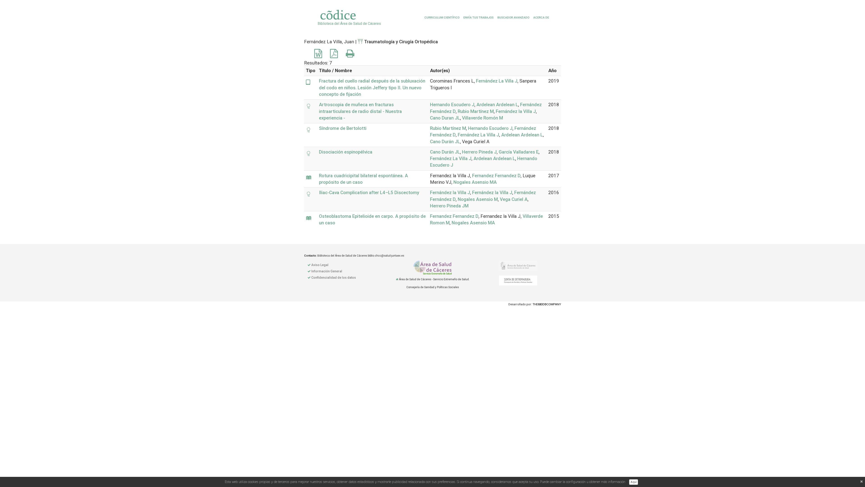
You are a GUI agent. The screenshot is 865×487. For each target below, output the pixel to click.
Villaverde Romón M (482, 118)
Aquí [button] (634, 482)
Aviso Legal (319, 265)
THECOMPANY (547, 304)
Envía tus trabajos (478, 17)
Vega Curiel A (514, 199)
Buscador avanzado (513, 17)
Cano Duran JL (445, 118)
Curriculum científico (442, 17)
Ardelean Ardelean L (497, 104)
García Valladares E (519, 152)
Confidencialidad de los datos (333, 277)
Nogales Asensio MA (475, 182)
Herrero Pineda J (479, 152)
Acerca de (541, 17)
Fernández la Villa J (516, 111)
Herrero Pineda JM (449, 206)
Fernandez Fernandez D (496, 175)
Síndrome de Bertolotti (342, 128)
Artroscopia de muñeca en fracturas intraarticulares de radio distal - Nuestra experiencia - (360, 111)
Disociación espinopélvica (345, 152)
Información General (326, 271)
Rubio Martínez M (476, 111)
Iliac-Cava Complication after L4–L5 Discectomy (369, 192)
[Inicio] (397, 279)
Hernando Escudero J (452, 104)
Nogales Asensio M (478, 199)
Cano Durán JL (445, 141)
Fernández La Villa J (496, 81)
